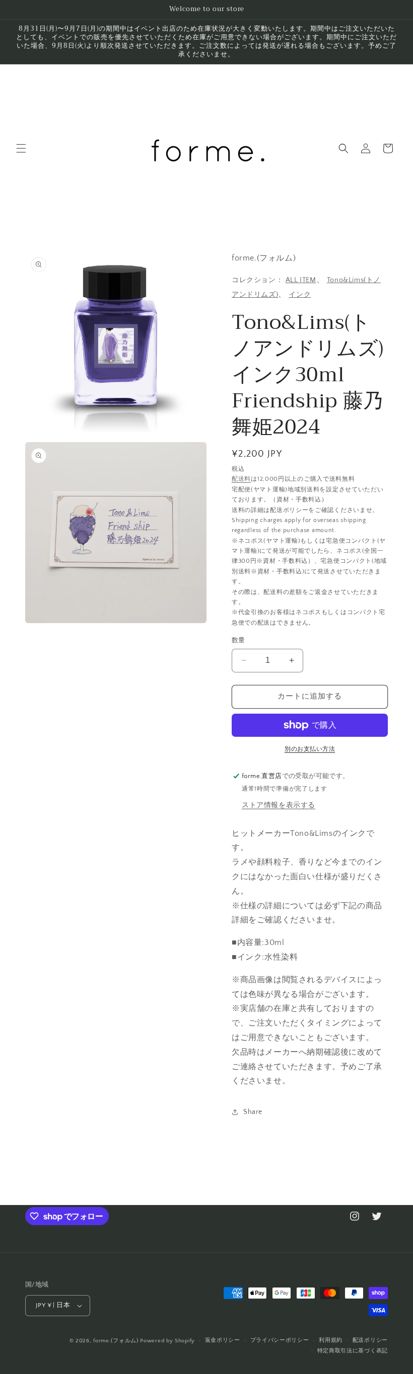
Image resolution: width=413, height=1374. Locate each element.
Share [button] (252, 1112)
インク (300, 295)
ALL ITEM (301, 280)
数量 (238, 640)
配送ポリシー (370, 1340)
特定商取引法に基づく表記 (352, 1351)
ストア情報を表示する (278, 805)
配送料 (241, 479)
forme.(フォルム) (115, 1341)
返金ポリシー (222, 1340)
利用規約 (330, 1340)
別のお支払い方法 (310, 749)
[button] (21, 148)
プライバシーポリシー (279, 1340)
